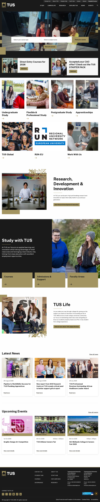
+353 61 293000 (91, 482)
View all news (93, 354)
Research (62, 5)
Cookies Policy (86, 499)
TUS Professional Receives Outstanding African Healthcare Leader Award (80, 386)
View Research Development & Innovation (66, 204)
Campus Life (52, 5)
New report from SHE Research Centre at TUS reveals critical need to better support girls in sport (49, 386)
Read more (7, 393)
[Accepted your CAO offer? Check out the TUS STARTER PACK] (59, 66)
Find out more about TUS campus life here (67, 326)
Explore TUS (73, 5)
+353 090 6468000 (76, 482)
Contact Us (47, 1)
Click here (24, 68)
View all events (93, 412)
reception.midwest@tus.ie (90, 485)
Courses (37, 479)
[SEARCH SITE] (97, 5)
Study (42, 5)
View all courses (50, 46)
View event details (9, 451)
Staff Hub (72, 1)
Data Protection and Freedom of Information (68, 499)
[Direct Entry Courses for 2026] (10, 65)
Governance (39, 482)
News (83, 5)
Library (78, 1)
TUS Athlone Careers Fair (46, 442)
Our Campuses (55, 479)
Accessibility (94, 499)
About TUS (55, 1)
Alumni (84, 1)
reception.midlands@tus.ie (73, 485)
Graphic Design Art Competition (16, 442)
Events (90, 5)
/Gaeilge (93, 1)
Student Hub (64, 1)
